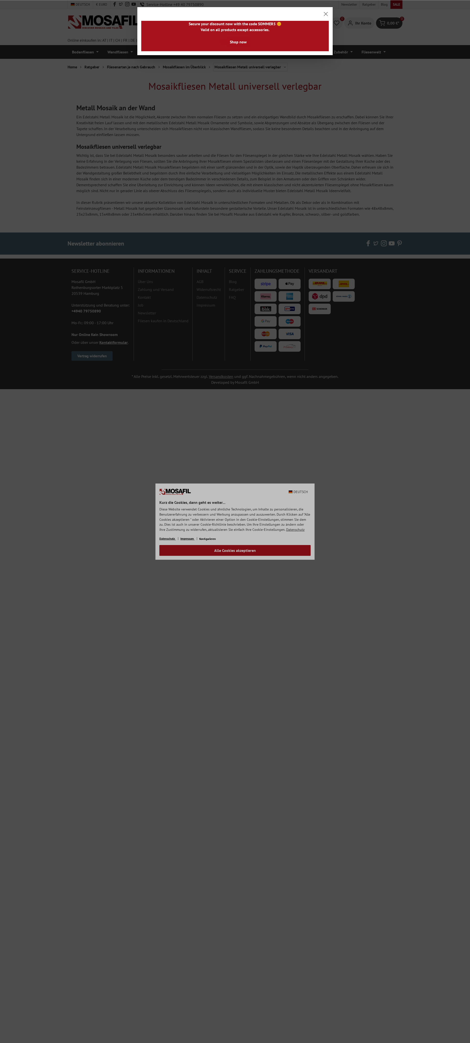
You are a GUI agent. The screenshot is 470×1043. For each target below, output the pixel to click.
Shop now (238, 41)
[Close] (326, 14)
